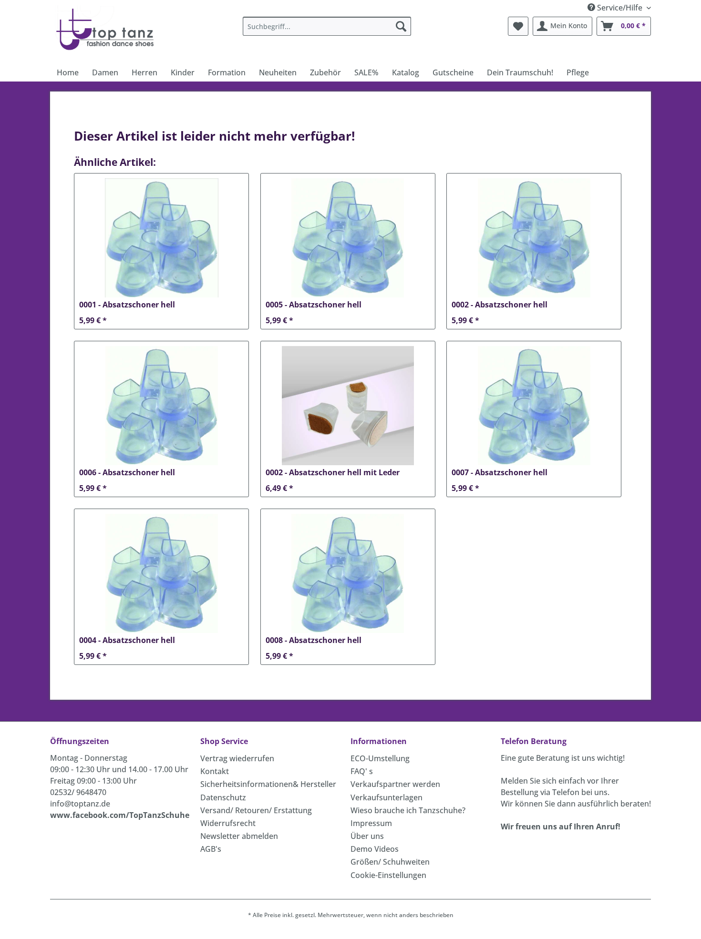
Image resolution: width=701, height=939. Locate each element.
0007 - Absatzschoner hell (499, 473)
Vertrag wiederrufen (237, 758)
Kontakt (214, 771)
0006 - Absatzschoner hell (127, 473)
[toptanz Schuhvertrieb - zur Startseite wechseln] (107, 28)
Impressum (371, 823)
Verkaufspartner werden (395, 784)
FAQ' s (361, 771)
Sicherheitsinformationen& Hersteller (268, 784)
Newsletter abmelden (239, 836)
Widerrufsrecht (228, 823)
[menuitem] (327, 26)
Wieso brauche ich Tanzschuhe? (407, 810)
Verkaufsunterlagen (386, 797)
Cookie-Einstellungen (388, 875)
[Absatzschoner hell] (161, 237)
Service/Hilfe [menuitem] (619, 7)
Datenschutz (223, 797)
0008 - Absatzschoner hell (313, 640)
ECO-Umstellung (380, 758)
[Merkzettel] (518, 26)
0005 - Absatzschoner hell (313, 305)
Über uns (367, 836)
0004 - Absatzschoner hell (127, 640)
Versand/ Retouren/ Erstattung (256, 810)
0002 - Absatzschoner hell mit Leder (333, 473)
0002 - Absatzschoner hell (499, 305)
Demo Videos (374, 849)
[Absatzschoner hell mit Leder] (348, 405)
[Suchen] (401, 26)
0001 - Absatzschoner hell (127, 305)
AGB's (210, 849)
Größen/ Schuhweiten (390, 862)
